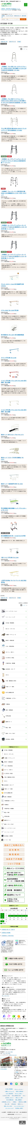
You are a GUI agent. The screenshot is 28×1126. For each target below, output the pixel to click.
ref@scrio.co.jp (13, 1055)
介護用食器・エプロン (6, 1101)
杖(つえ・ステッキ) (19, 1089)
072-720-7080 (9, 1052)
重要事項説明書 (11, 1114)
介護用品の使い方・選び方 (8, 929)
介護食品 (14, 1101)
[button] (27, 49)
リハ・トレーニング (6, 10)
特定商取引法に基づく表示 (12, 1112)
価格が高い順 (12, 41)
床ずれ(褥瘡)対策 (9, 1099)
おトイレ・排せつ (18, 1093)
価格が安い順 (4, 41)
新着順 (19, 41)
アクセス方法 (3, 1069)
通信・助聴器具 (18, 1099)
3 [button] (24, 49)
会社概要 (4, 1112)
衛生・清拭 (7, 1103)
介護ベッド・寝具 (19, 1097)
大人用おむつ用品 (6, 1095)
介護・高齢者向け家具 (16, 1095)
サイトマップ (18, 1114)
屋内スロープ (17, 15)
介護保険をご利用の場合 (8, 935)
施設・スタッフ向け (8, 1106)
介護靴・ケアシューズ (9, 1091)
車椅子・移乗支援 (19, 1091)
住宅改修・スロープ (9, 1097)
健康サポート (20, 1103)
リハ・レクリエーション (19, 1106)
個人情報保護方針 (23, 1112)
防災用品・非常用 (19, 1108)
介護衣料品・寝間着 (22, 1101)
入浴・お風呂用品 (9, 1093)
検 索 (23, 19)
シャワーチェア (9, 15)
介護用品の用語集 (6, 932)
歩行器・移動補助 (9, 1088)
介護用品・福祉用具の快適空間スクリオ (10, 8)
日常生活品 (13, 1103)
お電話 (16, 1072)
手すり (24, 1095)
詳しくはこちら (5, 995)
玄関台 (3, 15)
